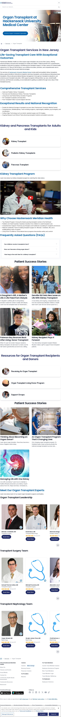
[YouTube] (46, 692)
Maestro (23, 676)
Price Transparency (37, 705)
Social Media (3, 672)
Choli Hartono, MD (55, 638)
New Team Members (48, 671)
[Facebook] (30, 692)
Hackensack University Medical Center (20, 72)
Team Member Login (48, 673)
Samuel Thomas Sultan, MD (10, 585)
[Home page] (1, 43)
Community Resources (6, 682)
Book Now (6, 537)
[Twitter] (42, 692)
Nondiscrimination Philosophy (21, 705)
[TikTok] (49, 692)
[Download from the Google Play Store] (18, 693)
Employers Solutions (48, 682)
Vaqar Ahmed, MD (7, 638)
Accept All (42, 714)
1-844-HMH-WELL (52, 699)
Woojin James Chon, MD (33, 638)
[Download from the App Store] (5, 693)
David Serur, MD (30, 532)
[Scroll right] (57, 545)
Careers (23, 665)
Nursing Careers (25, 668)
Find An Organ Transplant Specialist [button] (15, 33)
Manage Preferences (7, 714)
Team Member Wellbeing (49, 676)
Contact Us (3, 675)
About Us (2, 667)
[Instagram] (33, 692)
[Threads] (39, 692)
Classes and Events (5, 670)
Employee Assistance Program (50, 668)
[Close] (58, 708)
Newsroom (3, 684)
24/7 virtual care (24, 699)
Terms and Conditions (25, 711)
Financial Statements (5, 705)
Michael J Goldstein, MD (9, 532)
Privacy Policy (39, 711)
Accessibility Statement (51, 705)
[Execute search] (59, 7)
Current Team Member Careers (50, 665)
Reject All (53, 714)
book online (41, 699)
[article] (12, 522)
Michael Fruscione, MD (32, 585)
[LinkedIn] (36, 692)
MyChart (35, 699)
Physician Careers (26, 671)
